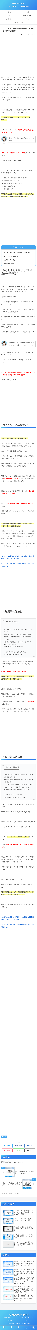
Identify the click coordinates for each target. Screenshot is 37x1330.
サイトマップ (27, 1320)
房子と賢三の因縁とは (11, 256)
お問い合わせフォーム (10, 1317)
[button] (29, 1150)
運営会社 (10, 1320)
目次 (16, 247)
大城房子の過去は (9, 260)
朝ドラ (4, 1136)
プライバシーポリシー (27, 1317)
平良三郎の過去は (9, 263)
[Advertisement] (18, 55)
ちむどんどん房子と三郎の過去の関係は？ (17, 252)
